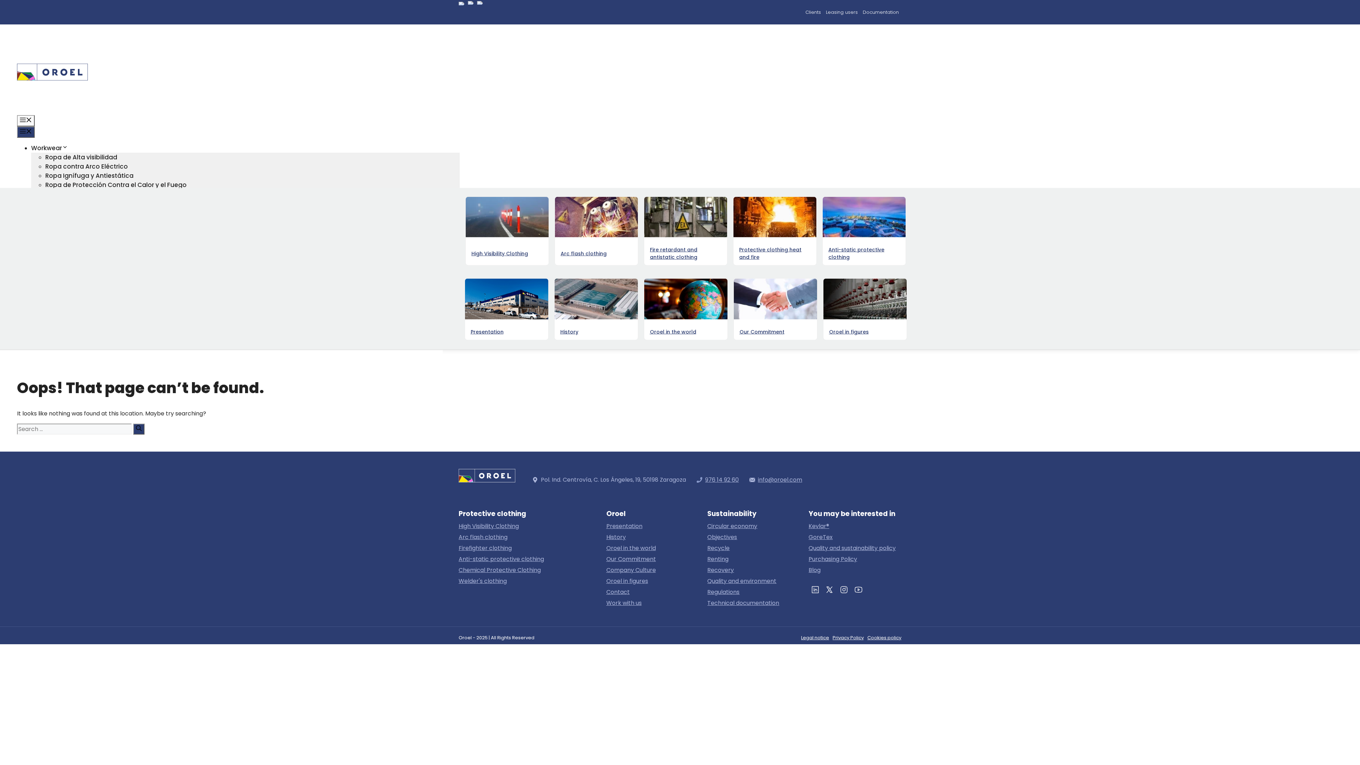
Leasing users (842, 12)
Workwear (46, 148)
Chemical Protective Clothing (500, 570)
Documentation (881, 12)
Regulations (723, 592)
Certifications (66, 286)
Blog (38, 323)
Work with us (624, 603)
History (616, 537)
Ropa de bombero (73, 231)
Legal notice (815, 637)
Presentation (624, 526)
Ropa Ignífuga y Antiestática (89, 175)
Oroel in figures (68, 314)
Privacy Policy (848, 637)
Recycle (718, 548)
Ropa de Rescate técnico (84, 221)
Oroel (39, 304)
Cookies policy (884, 637)
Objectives (722, 537)
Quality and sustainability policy (852, 548)
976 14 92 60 (722, 480)
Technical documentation (743, 603)
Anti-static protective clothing (501, 559)
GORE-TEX (46, 249)
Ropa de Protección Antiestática (95, 194)
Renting (718, 559)
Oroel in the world (631, 548)
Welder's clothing (483, 581)
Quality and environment (741, 581)
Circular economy (73, 268)
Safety (55, 295)
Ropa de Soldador (73, 240)
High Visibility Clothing (489, 526)
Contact (44, 332)
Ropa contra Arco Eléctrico (86, 166)
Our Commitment (631, 559)
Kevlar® (819, 526)
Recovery (720, 570)
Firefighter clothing (485, 548)
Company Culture (631, 570)
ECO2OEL (59, 277)
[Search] (138, 429)
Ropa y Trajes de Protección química (101, 203)
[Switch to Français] (480, 12)
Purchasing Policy (833, 559)
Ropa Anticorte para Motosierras (95, 212)
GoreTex (821, 537)
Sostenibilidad (53, 258)
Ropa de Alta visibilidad (81, 157)
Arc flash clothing (483, 537)
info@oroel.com (780, 480)
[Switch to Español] (461, 13)
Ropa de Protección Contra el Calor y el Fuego (116, 185)
